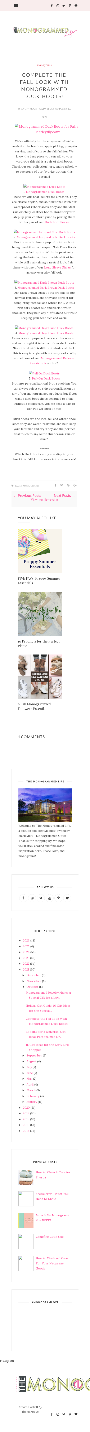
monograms (44, 65)
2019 (26, 1113)
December (34, 975)
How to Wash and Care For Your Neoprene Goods (52, 1263)
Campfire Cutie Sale (50, 1237)
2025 (26, 946)
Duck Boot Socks (57, 222)
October (32, 987)
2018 (26, 1119)
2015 (26, 1131)
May (29, 1078)
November (34, 981)
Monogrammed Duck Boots (45, 192)
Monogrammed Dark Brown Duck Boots (46, 288)
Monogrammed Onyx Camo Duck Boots (45, 333)
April (30, 1084)
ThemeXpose (30, 1411)
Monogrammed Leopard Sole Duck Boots (45, 237)
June (30, 1073)
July (29, 1067)
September (34, 1055)
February (33, 1096)
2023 (26, 958)
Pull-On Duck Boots (46, 378)
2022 (26, 963)
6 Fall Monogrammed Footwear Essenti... (34, 706)
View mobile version (44, 499)
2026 (26, 940)
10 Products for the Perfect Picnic (39, 643)
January (32, 1102)
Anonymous (29, 108)
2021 (26, 969)
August (31, 1061)
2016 (26, 1125)
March (31, 1090)
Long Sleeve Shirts (57, 267)
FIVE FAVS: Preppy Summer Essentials (39, 580)
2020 (26, 1107)
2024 (26, 952)
